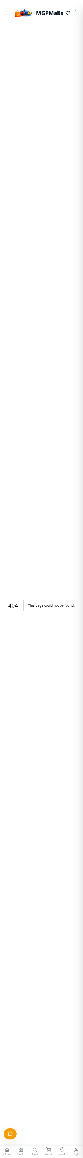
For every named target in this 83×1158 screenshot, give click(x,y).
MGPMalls (44, 13)
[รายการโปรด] (67, 13)
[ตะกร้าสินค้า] (77, 13)
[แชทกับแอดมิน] (10, 1133)
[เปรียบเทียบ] (58, 13)
